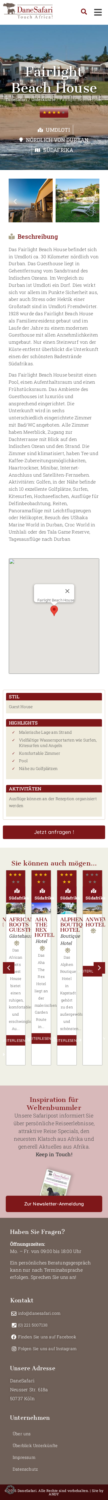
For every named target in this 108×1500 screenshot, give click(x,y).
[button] (15, 201)
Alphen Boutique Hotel (75, 924)
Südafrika (58, 149)
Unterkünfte (43, 99)
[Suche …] (84, 12)
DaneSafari (16, 99)
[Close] (67, 591)
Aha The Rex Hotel (44, 927)
